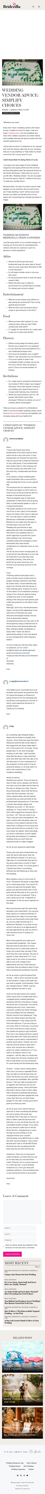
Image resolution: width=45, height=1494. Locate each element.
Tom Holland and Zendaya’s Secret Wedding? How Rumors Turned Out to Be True (22, 1302)
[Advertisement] (22, 33)
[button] (33, 6)
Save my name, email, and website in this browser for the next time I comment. (21, 1246)
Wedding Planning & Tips (11, 113)
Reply (8, 669)
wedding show (14, 133)
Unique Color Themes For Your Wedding (20, 1274)
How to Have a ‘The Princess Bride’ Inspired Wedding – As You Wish (22, 1312)
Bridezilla (5, 110)
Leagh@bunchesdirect (18, 681)
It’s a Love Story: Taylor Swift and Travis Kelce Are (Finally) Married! (20, 1283)
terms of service (22, 1488)
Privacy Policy (22, 1485)
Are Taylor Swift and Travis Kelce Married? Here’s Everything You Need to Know (21, 1293)
